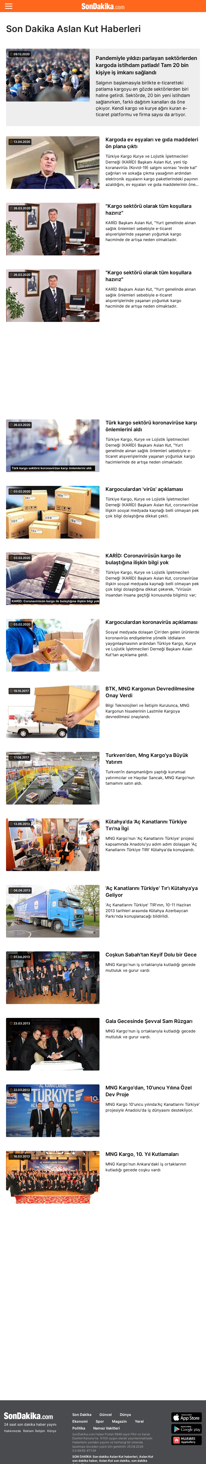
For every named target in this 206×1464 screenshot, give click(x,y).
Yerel (139, 1421)
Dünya (125, 1414)
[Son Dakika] (30, 1415)
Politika (78, 1428)
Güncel (105, 1414)
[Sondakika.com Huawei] (186, 1440)
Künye (51, 1431)
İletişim (40, 1431)
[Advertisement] (103, 371)
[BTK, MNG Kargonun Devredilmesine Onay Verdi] (52, 714)
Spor (100, 1421)
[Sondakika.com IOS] (186, 1417)
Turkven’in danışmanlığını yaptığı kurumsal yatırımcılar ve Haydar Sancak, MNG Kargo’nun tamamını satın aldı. (150, 777)
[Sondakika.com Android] (186, 1429)
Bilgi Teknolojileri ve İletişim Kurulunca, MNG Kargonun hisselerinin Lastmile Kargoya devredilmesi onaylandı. (147, 711)
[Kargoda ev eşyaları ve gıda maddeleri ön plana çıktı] (52, 165)
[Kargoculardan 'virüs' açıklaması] (52, 515)
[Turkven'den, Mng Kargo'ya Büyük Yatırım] (52, 781)
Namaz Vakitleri (106, 1428)
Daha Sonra (114, 38)
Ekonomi (80, 1421)
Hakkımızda (12, 1431)
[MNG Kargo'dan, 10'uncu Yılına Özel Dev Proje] (52, 1113)
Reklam (28, 1431)
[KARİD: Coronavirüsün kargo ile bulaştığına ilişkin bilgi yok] (52, 581)
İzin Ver (145, 38)
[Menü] (8, 6)
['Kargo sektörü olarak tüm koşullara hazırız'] (52, 232)
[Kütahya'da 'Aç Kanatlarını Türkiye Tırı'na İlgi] (52, 847)
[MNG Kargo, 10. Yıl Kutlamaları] (52, 1180)
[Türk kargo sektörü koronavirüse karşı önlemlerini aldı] (52, 448)
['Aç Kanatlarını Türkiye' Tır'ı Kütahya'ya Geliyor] (52, 914)
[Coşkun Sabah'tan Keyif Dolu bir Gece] (52, 980)
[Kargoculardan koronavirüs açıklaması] (52, 648)
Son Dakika (81, 1414)
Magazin (119, 1421)
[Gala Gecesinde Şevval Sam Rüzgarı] (52, 1047)
